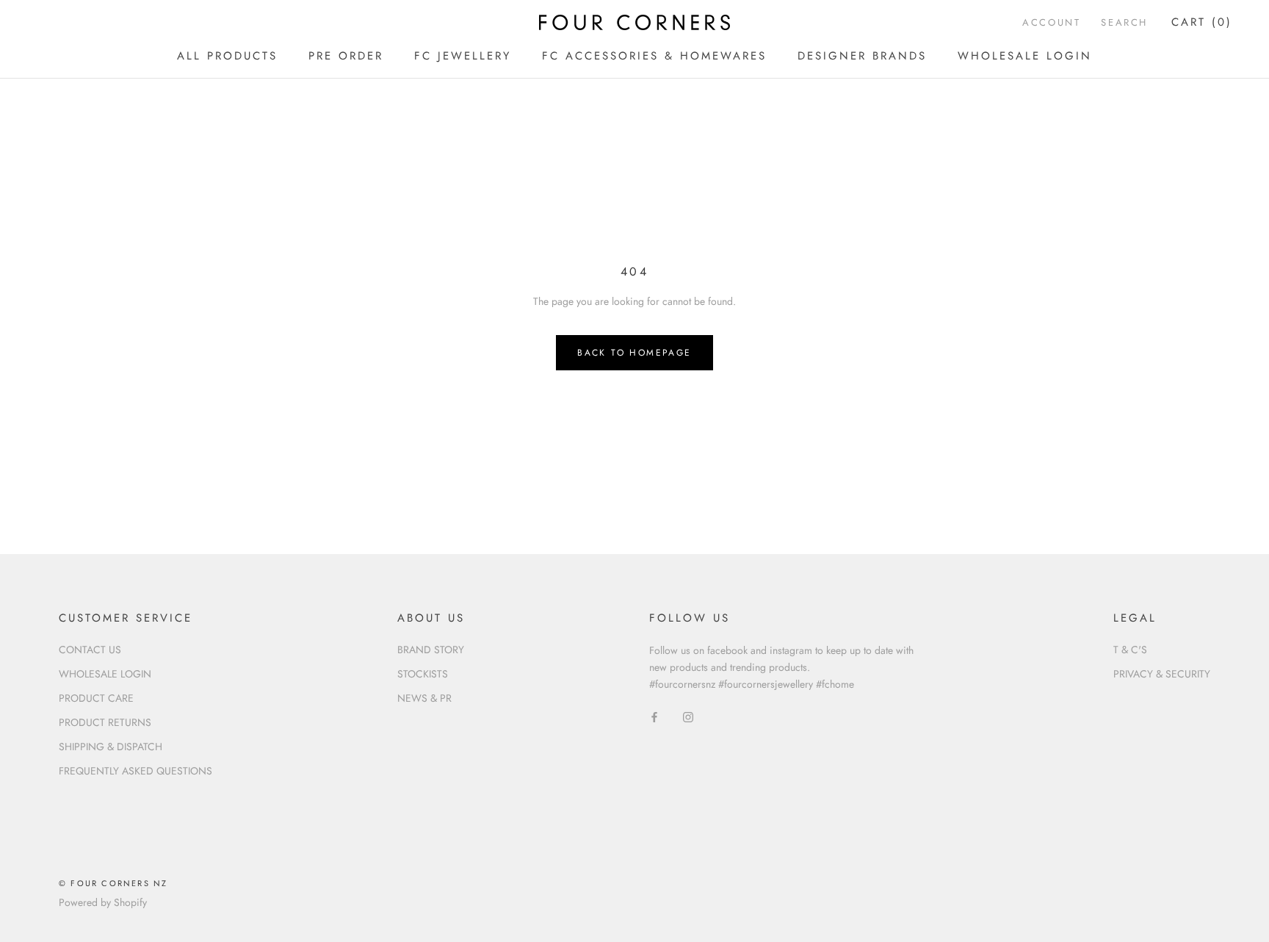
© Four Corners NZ (113, 883)
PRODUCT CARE (96, 698)
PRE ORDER (345, 56)
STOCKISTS (422, 673)
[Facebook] (654, 716)
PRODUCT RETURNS (105, 722)
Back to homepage (634, 352)
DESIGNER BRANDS (862, 56)
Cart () (1201, 22)
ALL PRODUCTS (227, 56)
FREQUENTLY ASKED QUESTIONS (135, 770)
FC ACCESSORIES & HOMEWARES (654, 56)
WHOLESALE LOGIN (1025, 56)
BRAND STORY (430, 649)
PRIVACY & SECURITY (1161, 673)
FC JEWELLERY (462, 56)
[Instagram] (688, 716)
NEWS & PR (424, 698)
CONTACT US (90, 649)
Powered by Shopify (103, 902)
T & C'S (1130, 649)
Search (1124, 22)
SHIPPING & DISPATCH (110, 746)
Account (1051, 22)
